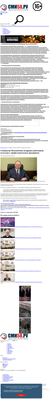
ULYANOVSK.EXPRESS (8, 380)
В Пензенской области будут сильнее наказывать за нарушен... (28, 259)
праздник (16, 204)
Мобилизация (6, 33)
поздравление (21, 204)
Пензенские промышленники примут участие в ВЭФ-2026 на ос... (29, 226)
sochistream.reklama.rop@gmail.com (42, 207)
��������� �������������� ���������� (30, 132)
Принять (21, 395)
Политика (14, 26)
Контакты (5, 357)
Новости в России (6, 31)
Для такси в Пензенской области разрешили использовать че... (28, 270)
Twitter (5, 366)
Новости (6, 26)
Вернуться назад (3, 147)
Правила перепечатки (7, 359)
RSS (5, 367)
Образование (37, 26)
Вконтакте (6, 363)
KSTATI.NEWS (6, 375)
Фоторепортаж (6, 30)
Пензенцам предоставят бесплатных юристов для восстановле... (28, 248)
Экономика (5, 29)
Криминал (19, 26)
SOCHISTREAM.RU (7, 377)
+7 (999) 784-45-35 (31, 207)
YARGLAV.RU (6, 378)
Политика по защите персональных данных (29, 383)
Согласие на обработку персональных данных (10, 383)
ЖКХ (29, 26)
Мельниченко (27, 204)
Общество (10, 26)
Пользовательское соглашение (9, 358)
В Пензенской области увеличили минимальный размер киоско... (28, 282)
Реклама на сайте (4, 12)
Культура (47, 26)
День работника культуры (8, 204)
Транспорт (32, 26)
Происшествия (24, 26)
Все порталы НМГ (4, 372)
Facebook (6, 365)
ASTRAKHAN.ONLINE (8, 376)
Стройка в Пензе (6, 32)
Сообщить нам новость (25, 147)
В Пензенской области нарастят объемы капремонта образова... (28, 237)
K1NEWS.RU (6, 374)
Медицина (42, 26)
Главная (2, 26)
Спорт (4, 28)
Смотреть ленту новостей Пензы (7, 203)
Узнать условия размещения (6, 208)
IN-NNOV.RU (6, 381)
